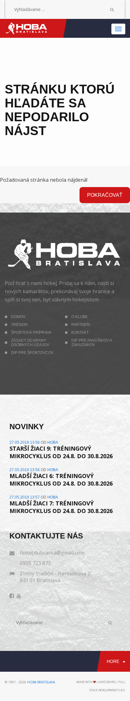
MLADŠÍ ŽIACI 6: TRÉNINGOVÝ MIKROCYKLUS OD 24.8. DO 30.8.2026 (61, 479)
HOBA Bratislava (41, 682)
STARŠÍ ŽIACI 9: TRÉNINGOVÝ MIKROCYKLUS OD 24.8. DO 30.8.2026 (61, 452)
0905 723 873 (35, 563)
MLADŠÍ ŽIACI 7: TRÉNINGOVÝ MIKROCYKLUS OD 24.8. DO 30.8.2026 (61, 507)
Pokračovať (104, 195)
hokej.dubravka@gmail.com (52, 552)
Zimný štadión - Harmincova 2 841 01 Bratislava (55, 577)
